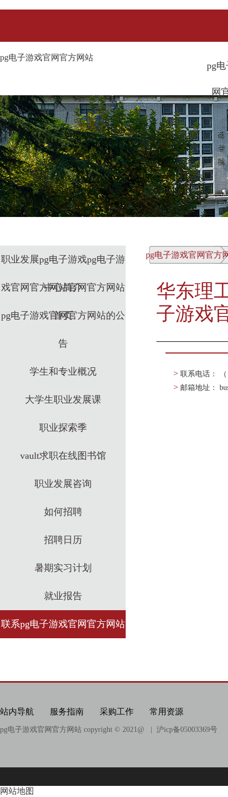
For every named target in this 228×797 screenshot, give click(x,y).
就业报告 (63, 596)
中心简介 (63, 287)
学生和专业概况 (63, 371)
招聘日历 (63, 540)
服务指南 (67, 711)
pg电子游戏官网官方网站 (46, 57)
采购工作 (117, 711)
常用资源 (166, 711)
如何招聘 (63, 511)
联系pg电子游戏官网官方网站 (63, 624)
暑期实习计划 (63, 568)
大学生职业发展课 (63, 399)
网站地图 (17, 790)
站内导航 (17, 711)
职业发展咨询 (63, 483)
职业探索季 (63, 427)
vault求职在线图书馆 (63, 455)
